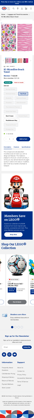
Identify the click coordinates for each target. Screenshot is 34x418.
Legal (19, 385)
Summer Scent (22, 98)
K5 (4, 66)
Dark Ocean (10, 116)
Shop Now (13, 234)
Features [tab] (16, 147)
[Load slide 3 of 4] (18, 327)
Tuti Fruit (23, 93)
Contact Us (20, 371)
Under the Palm (12, 112)
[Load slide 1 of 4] (12, 327)
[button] (31, 8)
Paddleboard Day (11, 120)
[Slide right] (31, 60)
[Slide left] (3, 60)
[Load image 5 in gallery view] (8, 60)
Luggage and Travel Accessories (18, 14)
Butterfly (10, 98)
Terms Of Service (22, 382)
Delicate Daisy (11, 94)
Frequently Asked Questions (7, 369)
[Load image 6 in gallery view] (14, 60)
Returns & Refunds (8, 381)
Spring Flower (11, 89)
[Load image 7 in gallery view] (20, 60)
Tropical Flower (12, 125)
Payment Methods (7, 384)
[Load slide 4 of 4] (21, 327)
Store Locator (6, 388)
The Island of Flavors (14, 107)
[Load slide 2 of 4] (15, 327)
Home (3, 14)
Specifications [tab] (26, 147)
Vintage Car (11, 129)
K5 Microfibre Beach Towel (9, 17)
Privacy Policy (21, 375)
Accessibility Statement (24, 378)
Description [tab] (7, 147)
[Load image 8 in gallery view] (26, 60)
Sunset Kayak (24, 116)
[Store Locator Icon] (18, 8)
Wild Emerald (22, 103)
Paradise (10, 103)
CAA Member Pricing (8, 374)
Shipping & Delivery (8, 377)
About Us (20, 368)
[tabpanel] (17, 159)
